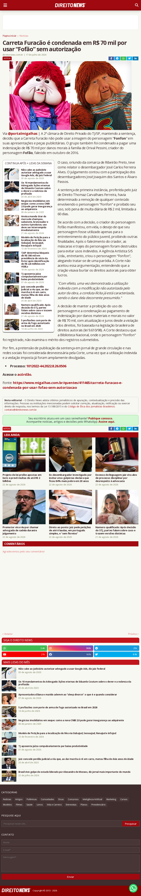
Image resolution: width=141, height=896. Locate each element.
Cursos (123, 799)
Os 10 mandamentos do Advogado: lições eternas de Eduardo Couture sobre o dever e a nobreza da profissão (36, 188)
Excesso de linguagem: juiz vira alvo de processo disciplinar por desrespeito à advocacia (116, 477)
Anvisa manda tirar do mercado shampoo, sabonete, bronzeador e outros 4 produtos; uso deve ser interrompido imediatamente (34, 223)
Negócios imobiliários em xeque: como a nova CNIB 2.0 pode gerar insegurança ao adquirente (36, 205)
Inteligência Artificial (92, 799)
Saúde (29, 804)
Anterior (8, 634)
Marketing (111, 799)
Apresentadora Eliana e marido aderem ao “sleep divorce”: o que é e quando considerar (67, 694)
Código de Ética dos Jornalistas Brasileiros (91, 406)
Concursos (73, 799)
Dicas (61, 799)
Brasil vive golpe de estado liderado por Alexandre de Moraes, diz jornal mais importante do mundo (74, 772)
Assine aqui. (107, 422)
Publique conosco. (100, 418)
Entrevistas (71, 804)
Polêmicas (32, 799)
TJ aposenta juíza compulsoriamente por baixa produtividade (34, 276)
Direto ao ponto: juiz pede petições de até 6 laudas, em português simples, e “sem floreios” (70, 530)
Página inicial (9, 35)
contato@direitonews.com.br (20, 409)
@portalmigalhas (22, 133)
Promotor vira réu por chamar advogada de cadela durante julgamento (20, 530)
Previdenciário (98, 804)
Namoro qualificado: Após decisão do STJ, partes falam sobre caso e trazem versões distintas (36, 309)
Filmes (19, 804)
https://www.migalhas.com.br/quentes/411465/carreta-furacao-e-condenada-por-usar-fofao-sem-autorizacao (62, 385)
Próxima (132, 634)
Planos (84, 804)
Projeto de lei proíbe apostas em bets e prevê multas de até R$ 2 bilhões (22, 477)
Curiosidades (47, 799)
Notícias (24, 35)
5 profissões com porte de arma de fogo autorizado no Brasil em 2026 (36, 323)
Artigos (18, 799)
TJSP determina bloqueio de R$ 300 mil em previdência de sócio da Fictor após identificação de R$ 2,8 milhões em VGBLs (35, 259)
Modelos (7, 804)
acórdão (24, 374)
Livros (40, 804)
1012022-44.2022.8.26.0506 (46, 366)
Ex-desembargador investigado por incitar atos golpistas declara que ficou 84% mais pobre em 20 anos (70, 477)
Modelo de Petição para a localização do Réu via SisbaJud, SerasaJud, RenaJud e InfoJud (35, 241)
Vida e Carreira (54, 804)
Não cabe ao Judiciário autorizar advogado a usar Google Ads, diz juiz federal (36, 172)
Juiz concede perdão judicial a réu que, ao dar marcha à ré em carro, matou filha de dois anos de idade (35, 292)
